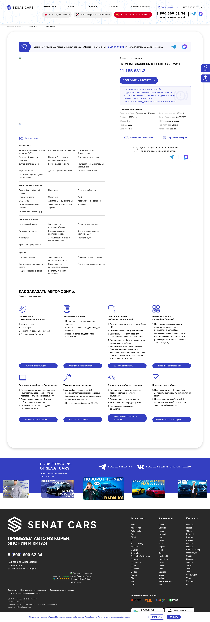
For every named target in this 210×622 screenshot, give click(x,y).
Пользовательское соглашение (62, 590)
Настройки (157, 617)
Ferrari (134, 575)
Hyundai (162, 534)
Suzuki (189, 565)
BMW (133, 537)
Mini (160, 584)
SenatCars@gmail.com (22, 607)
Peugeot (190, 534)
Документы (12, 590)
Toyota (189, 572)
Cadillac (134, 550)
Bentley (134, 547)
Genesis (162, 528)
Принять (174, 617)
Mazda (161, 575)
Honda (161, 531)
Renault (189, 544)
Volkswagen (191, 575)
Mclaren (162, 578)
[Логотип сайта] (22, 7)
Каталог (20, 26)
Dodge (134, 572)
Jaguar (162, 547)
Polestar (189, 537)
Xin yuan (190, 581)
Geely (161, 525)
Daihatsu (135, 569)
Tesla (188, 569)
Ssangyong (191, 559)
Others (189, 531)
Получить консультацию (35, 366)
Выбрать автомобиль (123, 366)
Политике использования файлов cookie (114, 617)
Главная (10, 26)
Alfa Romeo (136, 528)
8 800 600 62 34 (116, 47)
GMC (133, 584)
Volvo (188, 578)
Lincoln (162, 566)
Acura (133, 525)
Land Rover (164, 559)
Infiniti (161, 540)
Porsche (189, 540)
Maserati (162, 572)
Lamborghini (164, 556)
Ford (133, 581)
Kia (160, 553)
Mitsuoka (190, 525)
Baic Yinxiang (137, 544)
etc (187, 584)
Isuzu (161, 544)
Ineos (161, 537)
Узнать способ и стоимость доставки (126, 418)
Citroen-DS (136, 562)
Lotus (161, 569)
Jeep (161, 550)
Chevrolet (135, 553)
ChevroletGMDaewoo (139, 556)
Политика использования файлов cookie (24, 593)
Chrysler (134, 559)
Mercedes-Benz (165, 581)
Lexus (161, 562)
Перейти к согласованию (169, 366)
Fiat (132, 578)
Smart (188, 556)
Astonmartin (136, 531)
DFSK (133, 566)
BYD (133, 540)
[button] (5, 488)
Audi (133, 534)
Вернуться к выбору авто (131, 58)
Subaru (189, 562)
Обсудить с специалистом (80, 366)
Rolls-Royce (191, 553)
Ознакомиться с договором (168, 420)
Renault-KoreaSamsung (193, 548)
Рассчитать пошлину (78, 420)
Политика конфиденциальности (33, 590)
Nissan (189, 528)
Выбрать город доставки (36, 420)
